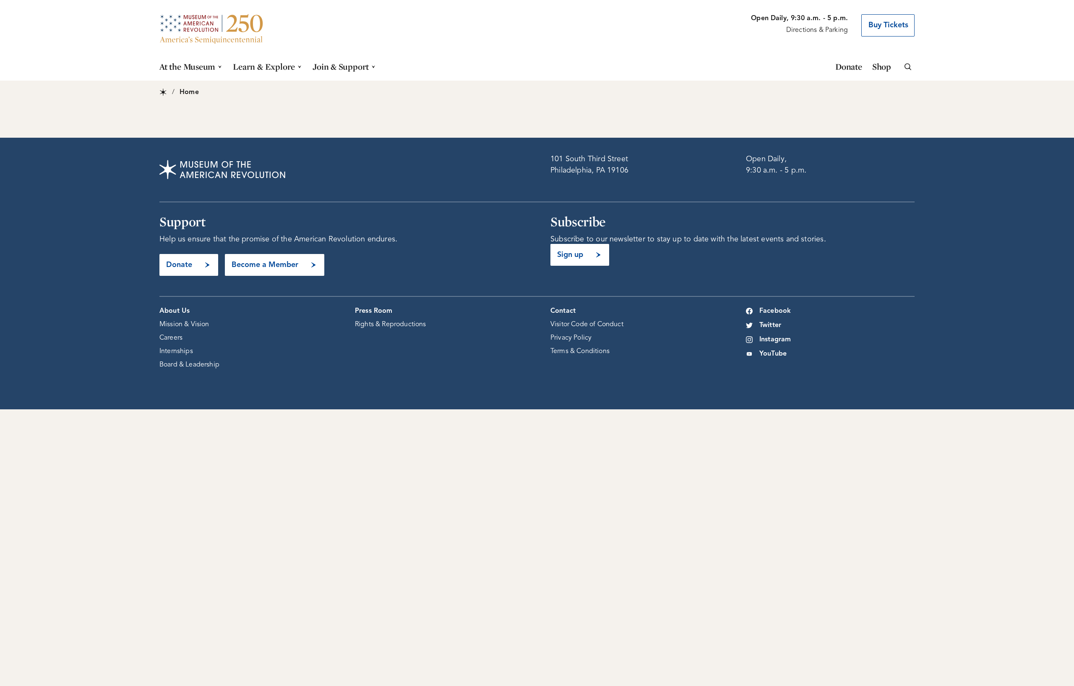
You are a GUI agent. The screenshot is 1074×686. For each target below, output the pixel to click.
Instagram (775, 339)
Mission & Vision (184, 324)
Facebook (775, 311)
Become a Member (265, 265)
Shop (881, 66)
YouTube (773, 354)
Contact (563, 311)
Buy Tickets (888, 25)
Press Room (374, 311)
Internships (176, 351)
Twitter (770, 325)
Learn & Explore (264, 66)
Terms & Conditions (580, 351)
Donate (848, 66)
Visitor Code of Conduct (586, 324)
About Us (174, 311)
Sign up (570, 255)
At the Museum (187, 66)
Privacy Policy (571, 338)
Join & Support (341, 66)
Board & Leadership (189, 364)
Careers (170, 338)
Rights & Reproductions (390, 324)
